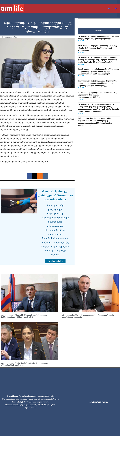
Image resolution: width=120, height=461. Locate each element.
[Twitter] (102, 2)
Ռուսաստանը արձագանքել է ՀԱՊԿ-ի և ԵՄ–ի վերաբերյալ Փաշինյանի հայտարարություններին (98, 95)
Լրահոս (99, 31)
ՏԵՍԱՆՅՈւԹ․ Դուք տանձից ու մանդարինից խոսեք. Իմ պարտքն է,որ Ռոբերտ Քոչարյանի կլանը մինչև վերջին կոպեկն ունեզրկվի (97, 59)
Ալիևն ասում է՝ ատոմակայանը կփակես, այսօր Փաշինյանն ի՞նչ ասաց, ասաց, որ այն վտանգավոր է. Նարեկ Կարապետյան (98, 71)
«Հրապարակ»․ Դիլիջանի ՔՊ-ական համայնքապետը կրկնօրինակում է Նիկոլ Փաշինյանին (24, 316)
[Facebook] (99, 2)
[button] (118, 2)
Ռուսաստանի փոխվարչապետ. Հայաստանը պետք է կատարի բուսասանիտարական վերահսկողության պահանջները (97, 83)
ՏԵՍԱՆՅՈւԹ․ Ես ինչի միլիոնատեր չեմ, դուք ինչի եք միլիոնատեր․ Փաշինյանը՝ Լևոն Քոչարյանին (97, 48)
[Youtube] (106, 2)
